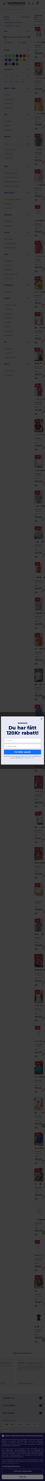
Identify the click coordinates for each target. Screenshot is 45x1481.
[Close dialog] (41, 719)
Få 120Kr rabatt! (22, 752)
